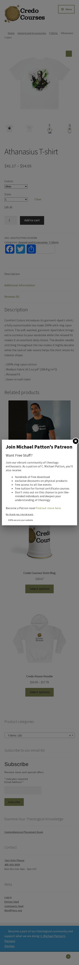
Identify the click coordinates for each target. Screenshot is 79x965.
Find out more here (48, 508)
